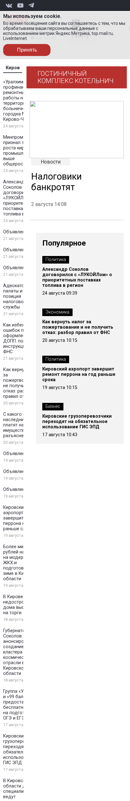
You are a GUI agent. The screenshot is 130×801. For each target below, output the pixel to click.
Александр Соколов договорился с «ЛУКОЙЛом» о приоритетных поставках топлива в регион (22, 198)
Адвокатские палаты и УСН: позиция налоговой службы (18, 296)
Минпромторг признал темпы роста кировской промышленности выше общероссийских (22, 151)
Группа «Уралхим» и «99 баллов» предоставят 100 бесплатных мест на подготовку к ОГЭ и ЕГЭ (22, 705)
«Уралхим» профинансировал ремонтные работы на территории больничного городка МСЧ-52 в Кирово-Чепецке (23, 100)
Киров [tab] (13, 67)
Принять (27, 50)
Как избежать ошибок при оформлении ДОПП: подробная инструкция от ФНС (22, 338)
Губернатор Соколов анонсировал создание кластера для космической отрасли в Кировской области (17, 652)
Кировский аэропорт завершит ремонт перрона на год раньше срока (22, 518)
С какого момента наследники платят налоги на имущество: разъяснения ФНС (22, 425)
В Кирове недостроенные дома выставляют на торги (23, 604)
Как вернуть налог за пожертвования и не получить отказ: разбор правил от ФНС (23, 383)
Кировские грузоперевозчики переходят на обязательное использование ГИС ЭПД (22, 749)
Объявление (16, 232)
